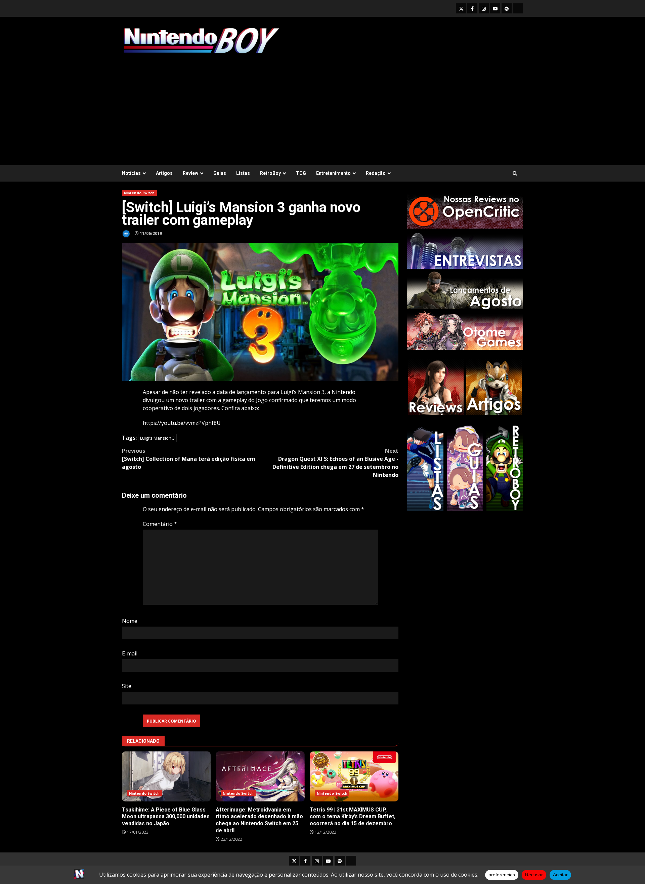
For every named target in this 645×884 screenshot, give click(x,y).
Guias (219, 173)
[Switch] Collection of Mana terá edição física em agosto (188, 459)
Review (190, 173)
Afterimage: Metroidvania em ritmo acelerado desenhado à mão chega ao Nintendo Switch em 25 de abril (260, 776)
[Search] (515, 173)
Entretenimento (333, 173)
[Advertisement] (322, 106)
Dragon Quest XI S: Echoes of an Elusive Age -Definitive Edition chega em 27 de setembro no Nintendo (335, 463)
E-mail (129, 653)
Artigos (164, 173)
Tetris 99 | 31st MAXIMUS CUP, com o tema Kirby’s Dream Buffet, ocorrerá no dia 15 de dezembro (354, 776)
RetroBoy (270, 173)
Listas (243, 173)
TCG (301, 173)
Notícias (131, 173)
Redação (376, 173)
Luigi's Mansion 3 (157, 438)
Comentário (160, 524)
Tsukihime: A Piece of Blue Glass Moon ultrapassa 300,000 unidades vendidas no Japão (166, 776)
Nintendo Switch (139, 193)
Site (126, 686)
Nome (129, 621)
